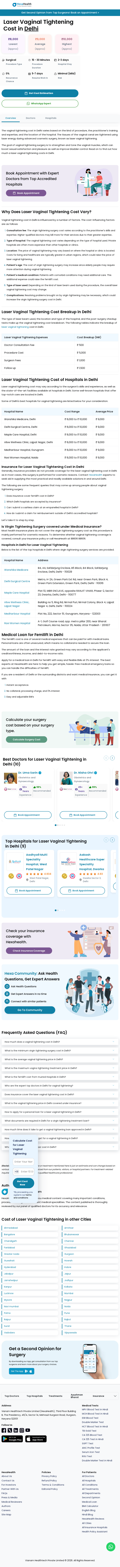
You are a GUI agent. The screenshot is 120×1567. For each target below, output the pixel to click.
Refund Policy (49, 1480)
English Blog (88, 1510)
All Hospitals (89, 1480)
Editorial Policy (50, 1489)
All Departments (91, 1493)
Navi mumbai (11, 1306)
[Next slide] (112, 758)
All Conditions (90, 1484)
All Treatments (90, 1489)
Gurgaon (69, 1254)
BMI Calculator (90, 1506)
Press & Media (9, 1497)
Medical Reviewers (12, 1501)
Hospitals (50, 118)
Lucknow (8, 1293)
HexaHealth (95, 474)
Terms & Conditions (53, 1484)
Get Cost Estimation (41, 93)
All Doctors (88, 1476)
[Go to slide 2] (58, 825)
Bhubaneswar (71, 1234)
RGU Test (87, 1456)
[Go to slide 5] (64, 825)
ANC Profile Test (91, 1447)
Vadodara (9, 1332)
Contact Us (8, 1480)
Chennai (69, 1241)
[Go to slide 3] (60, 825)
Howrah (68, 1260)
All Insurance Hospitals (94, 1527)
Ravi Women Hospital (17, 623)
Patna (7, 1313)
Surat (7, 1326)
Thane (67, 1326)
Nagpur (68, 1299)
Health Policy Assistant (95, 1531)
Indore (67, 1267)
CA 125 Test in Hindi (92, 1439)
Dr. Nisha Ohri (83, 773)
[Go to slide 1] (55, 825)
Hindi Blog (87, 1514)
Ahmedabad (11, 1227)
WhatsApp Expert (41, 103)
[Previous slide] (106, 758)
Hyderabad (10, 1267)
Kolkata (68, 1286)
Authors (6, 1506)
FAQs (4, 1493)
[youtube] (27, 1430)
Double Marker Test (93, 1422)
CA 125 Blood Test (92, 1435)
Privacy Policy (49, 1476)
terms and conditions (23, 1196)
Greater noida (11, 1254)
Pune (67, 1313)
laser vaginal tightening (15, 326)
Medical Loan (89, 1501)
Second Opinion (91, 1497)
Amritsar (69, 1227)
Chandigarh (10, 1241)
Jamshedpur (11, 1280)
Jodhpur (68, 1280)
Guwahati (9, 1260)
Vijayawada (70, 1332)
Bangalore (9, 1234)
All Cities (86, 1523)
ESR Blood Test (90, 1418)
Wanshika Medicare (16, 570)
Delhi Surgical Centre (17, 581)
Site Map (6, 1514)
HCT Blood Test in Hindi (95, 1426)
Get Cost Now (22, 1183)
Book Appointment (29, 815)
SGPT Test (87, 1443)
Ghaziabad (70, 1247)
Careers (6, 1510)
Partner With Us (10, 1489)
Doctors (30, 118)
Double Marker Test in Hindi (97, 1460)
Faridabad (9, 1247)
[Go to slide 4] (62, 825)
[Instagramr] (21, 1430)
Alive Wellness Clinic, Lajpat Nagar (16, 604)
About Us (7, 1476)
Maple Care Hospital (16, 593)
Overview (10, 118)
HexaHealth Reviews (93, 1518)
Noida (67, 1306)
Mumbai (68, 1293)
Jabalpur (8, 1273)
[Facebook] (4, 1430)
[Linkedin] (15, 1430)
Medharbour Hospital (17, 613)
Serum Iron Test (91, 1452)
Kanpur (8, 1286)
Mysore (8, 1299)
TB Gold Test (89, 1430)
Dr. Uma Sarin (28, 773)
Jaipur (67, 1273)
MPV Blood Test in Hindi (95, 1409)
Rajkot (67, 1319)
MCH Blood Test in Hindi (95, 1413)
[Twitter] (10, 1430)
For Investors (9, 1484)
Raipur (7, 1319)
